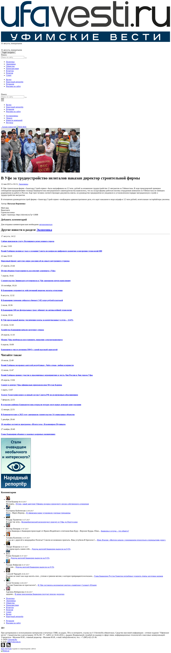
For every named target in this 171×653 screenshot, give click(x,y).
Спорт (8, 75)
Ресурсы (9, 122)
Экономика (11, 64)
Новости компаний (14, 120)
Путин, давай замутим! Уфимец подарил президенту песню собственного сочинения (52, 504)
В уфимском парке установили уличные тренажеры (48, 513)
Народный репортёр (14, 82)
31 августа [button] (5, 43)
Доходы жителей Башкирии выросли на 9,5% (51, 549)
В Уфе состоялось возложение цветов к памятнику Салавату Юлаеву (67, 585)
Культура (10, 71)
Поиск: (4, 55)
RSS (24, 127)
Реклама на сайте (13, 86)
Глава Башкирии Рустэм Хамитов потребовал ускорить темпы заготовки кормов (128, 576)
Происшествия (12, 68)
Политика (10, 62)
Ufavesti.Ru (12, 639)
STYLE (6, 648)
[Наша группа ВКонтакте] (3, 646)
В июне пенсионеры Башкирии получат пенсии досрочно (39, 594)
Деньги (9, 118)
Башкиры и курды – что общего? (115, 531)
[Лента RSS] (9, 646)
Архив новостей (8, 127)
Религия (9, 73)
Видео (8, 79)
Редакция (10, 84)
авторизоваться (45, 224)
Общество (10, 66)
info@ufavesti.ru (14, 642)
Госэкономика (12, 116)
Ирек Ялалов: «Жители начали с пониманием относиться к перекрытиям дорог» (131, 540)
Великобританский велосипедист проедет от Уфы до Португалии (49, 522)
